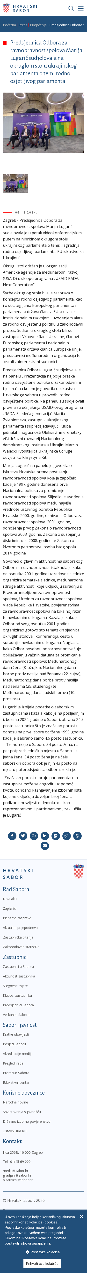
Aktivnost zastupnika (19, 976)
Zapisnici (9, 908)
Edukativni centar (16, 1082)
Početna (9, 25)
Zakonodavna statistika (21, 947)
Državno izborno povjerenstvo (27, 1121)
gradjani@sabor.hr (17, 1175)
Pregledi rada (13, 1063)
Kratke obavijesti (16, 1034)
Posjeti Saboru (14, 1044)
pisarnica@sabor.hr (18, 1180)
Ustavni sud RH (15, 1131)
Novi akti (10, 898)
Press (23, 25)
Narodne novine (15, 1102)
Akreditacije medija (18, 1053)
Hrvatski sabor (25, 8)
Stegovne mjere (15, 985)
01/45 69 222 (20, 1161)
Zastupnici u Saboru (18, 966)
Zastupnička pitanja (18, 937)
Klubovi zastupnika (17, 995)
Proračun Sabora (16, 1073)
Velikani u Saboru (16, 1014)
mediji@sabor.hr (15, 1170)
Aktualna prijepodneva (20, 927)
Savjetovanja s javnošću (22, 1111)
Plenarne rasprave (17, 918)
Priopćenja (38, 25)
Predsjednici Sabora (18, 1005)
